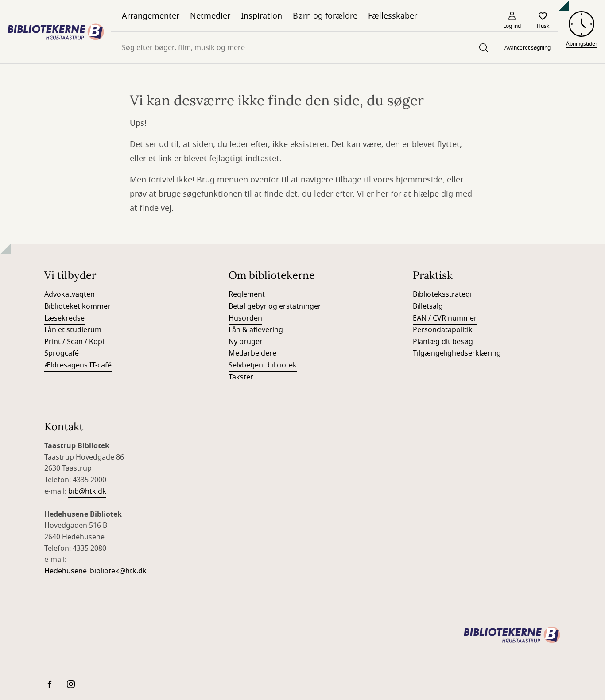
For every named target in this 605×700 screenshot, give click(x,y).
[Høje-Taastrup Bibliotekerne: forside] (55, 31)
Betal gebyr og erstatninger (275, 306)
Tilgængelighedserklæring (457, 353)
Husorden (245, 318)
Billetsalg (428, 306)
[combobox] (303, 47)
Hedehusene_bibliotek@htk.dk (95, 571)
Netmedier (210, 16)
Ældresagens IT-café (78, 365)
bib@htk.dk (87, 491)
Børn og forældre (325, 16)
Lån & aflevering (256, 330)
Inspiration (261, 16)
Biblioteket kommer (77, 306)
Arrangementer (150, 16)
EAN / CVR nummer (445, 318)
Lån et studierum (72, 330)
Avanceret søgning (527, 48)
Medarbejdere (252, 353)
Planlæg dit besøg (443, 341)
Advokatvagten (69, 294)
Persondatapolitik (443, 330)
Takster (241, 377)
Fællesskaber (392, 16)
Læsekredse (64, 318)
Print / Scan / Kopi (74, 341)
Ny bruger (246, 341)
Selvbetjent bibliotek (263, 365)
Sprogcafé (61, 353)
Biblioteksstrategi (442, 294)
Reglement (247, 294)
